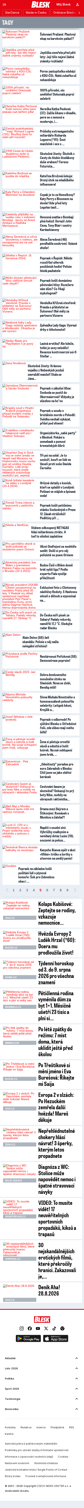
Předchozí (7, 890)
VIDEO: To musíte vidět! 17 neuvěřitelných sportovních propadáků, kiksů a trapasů (57, 1218)
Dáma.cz (11, 977)
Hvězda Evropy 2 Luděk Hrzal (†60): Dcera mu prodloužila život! (57, 943)
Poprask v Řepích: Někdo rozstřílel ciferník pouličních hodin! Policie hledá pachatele (56, 264)
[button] (28, 1339)
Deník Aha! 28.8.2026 (49, 1290)
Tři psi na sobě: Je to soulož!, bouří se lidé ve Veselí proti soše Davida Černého (55, 461)
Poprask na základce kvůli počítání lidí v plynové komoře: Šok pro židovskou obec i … (36, 875)
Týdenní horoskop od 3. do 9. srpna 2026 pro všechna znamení (56, 972)
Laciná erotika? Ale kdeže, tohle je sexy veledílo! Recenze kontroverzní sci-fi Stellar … (58, 349)
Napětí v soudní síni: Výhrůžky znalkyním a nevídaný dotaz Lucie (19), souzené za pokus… (57, 834)
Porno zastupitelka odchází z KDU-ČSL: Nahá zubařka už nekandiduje (58, 75)
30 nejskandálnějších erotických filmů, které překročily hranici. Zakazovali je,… (57, 1260)
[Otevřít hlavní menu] (4, 4)
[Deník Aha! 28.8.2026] (19, 1293)
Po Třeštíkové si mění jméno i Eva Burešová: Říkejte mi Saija (56, 1074)
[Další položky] (79, 12)
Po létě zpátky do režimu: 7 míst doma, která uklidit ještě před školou (55, 1041)
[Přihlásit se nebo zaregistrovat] (77, 4)
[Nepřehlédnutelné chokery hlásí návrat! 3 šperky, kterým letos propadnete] (19, 1137)
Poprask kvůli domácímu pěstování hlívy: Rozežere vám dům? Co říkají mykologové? (57, 286)
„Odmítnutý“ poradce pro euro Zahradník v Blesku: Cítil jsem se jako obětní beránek (56, 770)
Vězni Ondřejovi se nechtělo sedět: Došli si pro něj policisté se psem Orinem (58, 550)
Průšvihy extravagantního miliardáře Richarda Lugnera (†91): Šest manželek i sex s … (57, 137)
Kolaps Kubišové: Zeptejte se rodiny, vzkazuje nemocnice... (57, 913)
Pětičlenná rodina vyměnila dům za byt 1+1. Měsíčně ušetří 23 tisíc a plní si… (56, 1005)
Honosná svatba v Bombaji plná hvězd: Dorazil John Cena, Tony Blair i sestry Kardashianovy (57, 223)
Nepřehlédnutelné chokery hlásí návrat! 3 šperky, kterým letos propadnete (56, 1143)
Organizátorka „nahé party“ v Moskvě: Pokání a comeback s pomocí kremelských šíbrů (58, 439)
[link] (21, 1328)
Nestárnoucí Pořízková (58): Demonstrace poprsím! (58, 658)
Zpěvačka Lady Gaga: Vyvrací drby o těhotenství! (58, 327)
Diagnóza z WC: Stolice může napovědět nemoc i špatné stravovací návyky (57, 1179)
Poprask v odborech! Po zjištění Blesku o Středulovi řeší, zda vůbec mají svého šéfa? (58, 725)
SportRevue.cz (15, 1216)
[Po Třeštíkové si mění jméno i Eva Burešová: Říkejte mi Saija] (19, 1071)
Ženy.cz (10, 1144)
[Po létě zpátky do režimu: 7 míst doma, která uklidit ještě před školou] (19, 1035)
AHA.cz (9, 918)
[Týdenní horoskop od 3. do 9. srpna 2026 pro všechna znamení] (19, 969)
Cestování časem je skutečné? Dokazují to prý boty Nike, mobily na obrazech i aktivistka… (57, 792)
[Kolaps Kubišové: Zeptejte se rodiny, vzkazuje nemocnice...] (19, 910)
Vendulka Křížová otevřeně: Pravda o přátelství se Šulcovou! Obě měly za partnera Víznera (58, 309)
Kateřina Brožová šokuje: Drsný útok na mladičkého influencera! (57, 180)
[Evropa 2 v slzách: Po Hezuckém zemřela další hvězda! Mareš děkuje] (19, 1101)
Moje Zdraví (13, 1180)
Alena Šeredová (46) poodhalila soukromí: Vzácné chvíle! (58, 243)
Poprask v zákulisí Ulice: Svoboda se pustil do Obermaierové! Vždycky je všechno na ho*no (57, 394)
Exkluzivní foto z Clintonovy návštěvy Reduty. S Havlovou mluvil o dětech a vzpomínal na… (58, 593)
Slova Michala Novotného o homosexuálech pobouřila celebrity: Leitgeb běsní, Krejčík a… (57, 703)
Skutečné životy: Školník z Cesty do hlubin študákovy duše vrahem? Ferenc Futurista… (57, 160)
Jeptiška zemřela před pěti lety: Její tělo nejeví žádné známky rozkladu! (58, 56)
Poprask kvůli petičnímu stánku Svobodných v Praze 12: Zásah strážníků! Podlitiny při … (58, 511)
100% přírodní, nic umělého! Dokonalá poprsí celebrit (57, 94)
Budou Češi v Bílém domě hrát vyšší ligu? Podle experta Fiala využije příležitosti (56, 571)
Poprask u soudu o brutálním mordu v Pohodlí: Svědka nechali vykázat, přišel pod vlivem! (58, 417)
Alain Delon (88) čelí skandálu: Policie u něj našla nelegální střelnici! (40, 641)
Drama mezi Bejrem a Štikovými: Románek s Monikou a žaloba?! (54, 813)
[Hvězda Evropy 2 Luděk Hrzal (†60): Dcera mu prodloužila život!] (19, 940)
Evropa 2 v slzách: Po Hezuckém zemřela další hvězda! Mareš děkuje (56, 1107)
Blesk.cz (11, 947)
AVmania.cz (12, 1259)
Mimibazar (12, 1043)
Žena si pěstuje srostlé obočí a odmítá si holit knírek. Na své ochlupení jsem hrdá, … (56, 748)
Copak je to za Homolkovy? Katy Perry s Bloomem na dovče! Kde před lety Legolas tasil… (57, 201)
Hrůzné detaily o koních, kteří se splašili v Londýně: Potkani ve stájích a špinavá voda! (57, 489)
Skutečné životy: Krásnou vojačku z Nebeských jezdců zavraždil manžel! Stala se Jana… (46, 372)
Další (75, 890)
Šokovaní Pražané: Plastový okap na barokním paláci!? (58, 36)
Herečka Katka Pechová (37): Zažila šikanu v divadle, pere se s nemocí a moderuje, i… (58, 115)
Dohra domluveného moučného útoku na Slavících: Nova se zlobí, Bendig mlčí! (55, 681)
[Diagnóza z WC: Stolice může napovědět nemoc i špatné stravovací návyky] (19, 1173)
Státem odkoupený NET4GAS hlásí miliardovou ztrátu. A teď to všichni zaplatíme (50, 531)
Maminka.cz (13, 1007)
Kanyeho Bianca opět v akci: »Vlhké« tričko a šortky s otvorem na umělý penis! (58, 854)
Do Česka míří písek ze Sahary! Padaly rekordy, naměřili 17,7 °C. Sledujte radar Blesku (56, 621)
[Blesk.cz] (40, 4)
